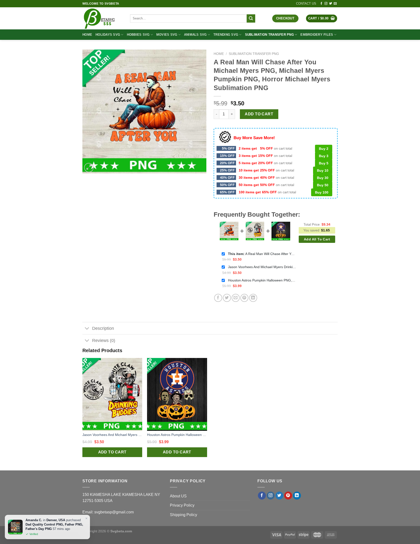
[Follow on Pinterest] (288, 496)
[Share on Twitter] (227, 298)
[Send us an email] (335, 3)
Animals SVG (195, 34)
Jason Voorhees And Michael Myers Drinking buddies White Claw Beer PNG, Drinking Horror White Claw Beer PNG (262, 267)
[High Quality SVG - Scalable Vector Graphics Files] (102, 18)
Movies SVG (166, 34)
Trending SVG (225, 34)
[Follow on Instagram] (325, 3)
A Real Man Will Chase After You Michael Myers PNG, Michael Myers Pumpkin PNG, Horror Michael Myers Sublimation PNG (262, 254)
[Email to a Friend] (236, 298)
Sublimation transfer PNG (269, 34)
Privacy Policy (182, 505)
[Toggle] (87, 328)
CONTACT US (306, 3)
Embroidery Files (316, 34)
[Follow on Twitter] (330, 3)
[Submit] (251, 18)
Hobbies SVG (138, 34)
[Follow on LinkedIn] (297, 496)
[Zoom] (89, 167)
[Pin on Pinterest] (244, 298)
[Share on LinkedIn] (253, 298)
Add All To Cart (317, 239)
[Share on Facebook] (218, 298)
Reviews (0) (103, 340)
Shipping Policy (183, 515)
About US (178, 496)
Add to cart (259, 114)
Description (103, 328)
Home (87, 34)
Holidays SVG (108, 34)
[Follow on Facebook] (321, 3)
